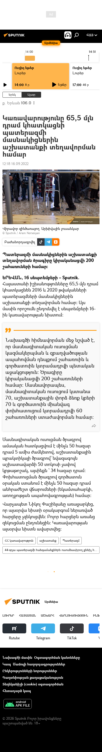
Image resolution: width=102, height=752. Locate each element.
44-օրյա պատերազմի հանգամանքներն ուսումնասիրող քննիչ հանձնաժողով (52, 550)
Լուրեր (20, 73)
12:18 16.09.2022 (15, 163)
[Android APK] (17, 704)
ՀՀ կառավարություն (19, 540)
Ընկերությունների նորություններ (29, 670)
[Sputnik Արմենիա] (14, 37)
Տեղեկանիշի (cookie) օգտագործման (32, 684)
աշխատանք (47, 540)
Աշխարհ (47, 615)
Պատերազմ (70, 540)
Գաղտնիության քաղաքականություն (32, 677)
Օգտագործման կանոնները (57, 657)
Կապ (6, 664)
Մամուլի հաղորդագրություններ (39, 664)
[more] (94, 426)
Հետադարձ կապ (16, 690)
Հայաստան (27, 615)
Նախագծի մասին (17, 657)
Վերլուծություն (73, 615)
